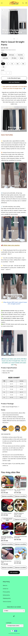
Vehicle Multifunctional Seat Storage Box (20, 537)
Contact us (5, 588)
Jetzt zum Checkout (14, 82)
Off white (14, 58)
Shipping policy (7, 598)
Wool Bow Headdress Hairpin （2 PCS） (19, 514)
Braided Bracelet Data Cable (6, 562)
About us (5, 585)
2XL (18, 63)
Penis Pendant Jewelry (6, 513)
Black (4, 54)
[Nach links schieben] (10, 38)
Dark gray (11, 54)
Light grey (5, 58)
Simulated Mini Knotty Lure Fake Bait (7, 490)
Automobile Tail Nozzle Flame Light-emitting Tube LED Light (7, 537)
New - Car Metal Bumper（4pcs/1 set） (19, 490)
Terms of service (7, 601)
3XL (23, 63)
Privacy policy (6, 591)
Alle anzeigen (14, 572)
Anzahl (2, 70)
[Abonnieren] (23, 610)
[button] (1, 3)
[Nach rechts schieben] (17, 38)
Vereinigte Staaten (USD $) (13, 625)
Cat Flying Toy (17, 561)
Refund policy (6, 595)
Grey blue (20, 54)
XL (12, 63)
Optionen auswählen (7, 496)
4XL (4, 67)
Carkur (12, 633)
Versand (2, 49)
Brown (21, 58)
